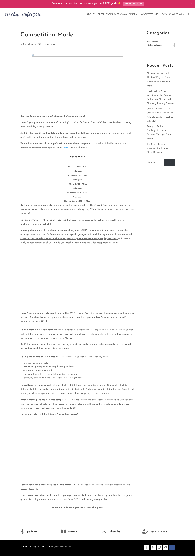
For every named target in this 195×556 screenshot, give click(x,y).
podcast (32, 532)
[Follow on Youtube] (165, 547)
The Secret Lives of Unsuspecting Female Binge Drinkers (157, 148)
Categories (152, 41)
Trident (65, 148)
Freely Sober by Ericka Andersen (117, 14)
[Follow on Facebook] (146, 547)
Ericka (26, 44)
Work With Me (149, 14)
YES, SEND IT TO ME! (133, 4)
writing (72, 532)
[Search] (169, 162)
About (90, 14)
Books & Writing (172, 14)
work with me (158, 532)
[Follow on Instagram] (159, 547)
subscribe (114, 532)
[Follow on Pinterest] (153, 547)
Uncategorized (49, 44)
